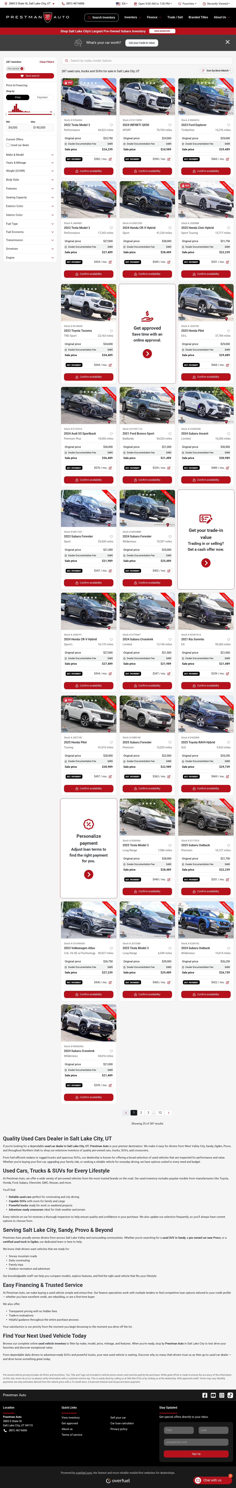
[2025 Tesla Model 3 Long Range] (147, 817)
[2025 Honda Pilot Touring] (88, 714)
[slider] (6, 114)
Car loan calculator (122, 1423)
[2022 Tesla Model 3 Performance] (88, 96)
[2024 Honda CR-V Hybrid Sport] (147, 199)
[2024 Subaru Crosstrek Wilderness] (88, 1022)
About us (67, 1429)
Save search (32, 75)
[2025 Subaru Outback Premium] (206, 817)
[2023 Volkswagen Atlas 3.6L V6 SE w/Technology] (88, 920)
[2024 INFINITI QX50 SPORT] (147, 96)
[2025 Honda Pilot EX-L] (206, 302)
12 (160, 1112)
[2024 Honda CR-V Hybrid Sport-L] (88, 611)
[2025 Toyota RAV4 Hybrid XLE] (206, 714)
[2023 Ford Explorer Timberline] (206, 96)
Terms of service (72, 1434)
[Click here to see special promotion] (118, 31)
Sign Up (196, 1453)
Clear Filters (47, 61)
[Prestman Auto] (38, 17)
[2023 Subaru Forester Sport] (88, 508)
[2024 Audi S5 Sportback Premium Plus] (88, 405)
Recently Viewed (217, 3)
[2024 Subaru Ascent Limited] (206, 405)
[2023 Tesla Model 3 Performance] (88, 199)
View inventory (71, 1417)
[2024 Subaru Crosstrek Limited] (147, 611)
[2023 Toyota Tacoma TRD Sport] (88, 302)
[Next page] (168, 1113)
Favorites (188, 3)
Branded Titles (198, 17)
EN (124, 3)
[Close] (227, 41)
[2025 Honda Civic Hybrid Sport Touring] (206, 199)
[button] (31, 3)
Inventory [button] (130, 17)
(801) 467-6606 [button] (75, 3)
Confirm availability (91, 171)
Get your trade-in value (142, 42)
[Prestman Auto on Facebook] (203, 1395)
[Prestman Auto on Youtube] (212, 1395)
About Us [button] (220, 17)
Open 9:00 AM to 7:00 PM (154, 3)
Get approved (70, 1423)
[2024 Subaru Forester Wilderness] (147, 508)
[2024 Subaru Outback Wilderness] (206, 920)
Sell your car (118, 1417)
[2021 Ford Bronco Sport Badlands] (147, 405)
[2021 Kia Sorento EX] (206, 611)
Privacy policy (118, 1429)
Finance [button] (152, 17)
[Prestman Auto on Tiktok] (229, 1395)
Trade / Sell (175, 17)
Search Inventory (103, 17)
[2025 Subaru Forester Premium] (147, 714)
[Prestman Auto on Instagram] (220, 1395)
